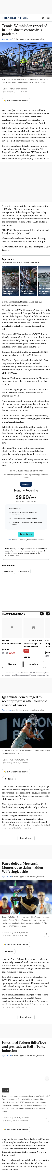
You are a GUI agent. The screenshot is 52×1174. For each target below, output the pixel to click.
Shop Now (12, 664)
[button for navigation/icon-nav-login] (43, 18)
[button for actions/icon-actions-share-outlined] (46, 90)
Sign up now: (7, 39)
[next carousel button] (47, 899)
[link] (15, 18)
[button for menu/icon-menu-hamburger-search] (48, 17)
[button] (43, 18)
